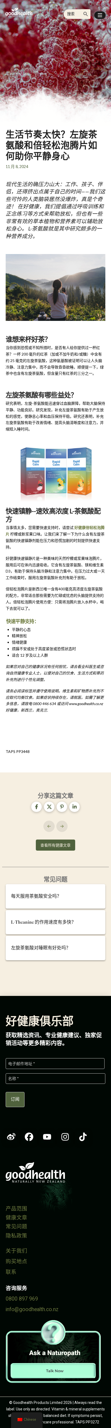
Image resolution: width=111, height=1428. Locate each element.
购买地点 (16, 1261)
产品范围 (16, 1209)
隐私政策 (16, 1236)
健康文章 (16, 1218)
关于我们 (16, 1251)
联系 (11, 1272)
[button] (100, 15)
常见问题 (16, 1226)
